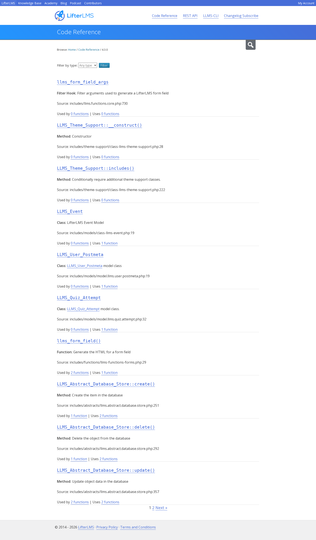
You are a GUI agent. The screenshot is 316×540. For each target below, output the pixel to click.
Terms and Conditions (138, 527)
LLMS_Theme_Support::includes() (95, 168)
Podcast (75, 3)
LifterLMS (8, 3)
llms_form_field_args (83, 82)
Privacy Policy (107, 527)
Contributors (93, 3)
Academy (50, 3)
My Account (306, 3)
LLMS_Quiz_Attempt (79, 297)
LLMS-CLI (211, 15)
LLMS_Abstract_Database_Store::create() (106, 384)
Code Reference (164, 15)
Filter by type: (67, 65)
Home (72, 50)
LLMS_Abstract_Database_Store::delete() (106, 427)
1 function (109, 243)
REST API (190, 15)
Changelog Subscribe (241, 15)
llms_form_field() (79, 340)
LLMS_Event (70, 211)
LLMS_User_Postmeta (80, 254)
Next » (161, 507)
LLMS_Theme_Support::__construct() (99, 125)
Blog (63, 3)
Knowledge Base (29, 3)
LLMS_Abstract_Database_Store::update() (106, 470)
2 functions (80, 372)
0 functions (80, 113)
